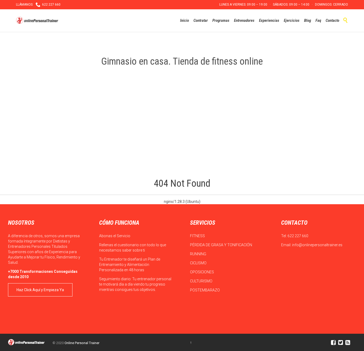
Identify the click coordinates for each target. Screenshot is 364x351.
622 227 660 (298, 236)
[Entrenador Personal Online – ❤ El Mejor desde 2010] (38, 20)
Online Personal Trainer (81, 343)
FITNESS (198, 236)
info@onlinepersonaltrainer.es (317, 245)
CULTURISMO (201, 281)
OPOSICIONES (202, 272)
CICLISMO (198, 263)
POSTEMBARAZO (205, 290)
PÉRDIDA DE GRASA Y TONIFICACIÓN (221, 245)
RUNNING (198, 254)
